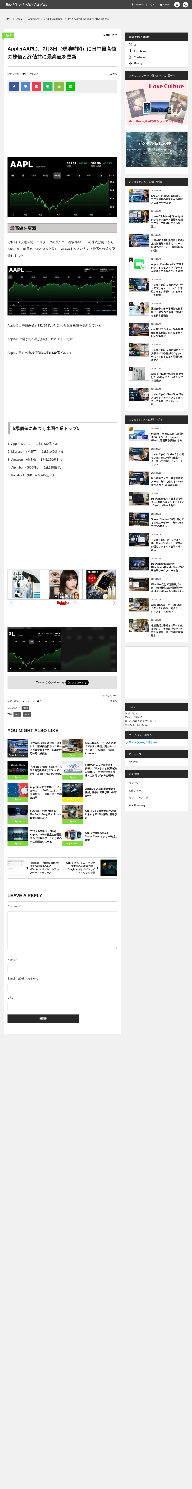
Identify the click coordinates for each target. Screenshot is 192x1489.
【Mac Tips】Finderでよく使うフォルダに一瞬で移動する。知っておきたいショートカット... (167, 459)
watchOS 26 (73, 799)
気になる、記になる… (137, 724)
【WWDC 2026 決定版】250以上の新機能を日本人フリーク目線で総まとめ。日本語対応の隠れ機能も (46, 748)
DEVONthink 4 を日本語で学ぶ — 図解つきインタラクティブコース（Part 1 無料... (167, 502)
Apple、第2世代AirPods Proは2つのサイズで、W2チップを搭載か (167, 377)
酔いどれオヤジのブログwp (26, 5)
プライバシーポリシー (141, 742)
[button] (177, 4)
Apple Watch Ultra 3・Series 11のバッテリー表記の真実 (101, 836)
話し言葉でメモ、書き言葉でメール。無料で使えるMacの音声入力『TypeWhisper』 (167, 481)
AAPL (17, 714)
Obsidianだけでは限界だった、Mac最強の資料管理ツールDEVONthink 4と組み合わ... (167, 587)
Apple (9, 35)
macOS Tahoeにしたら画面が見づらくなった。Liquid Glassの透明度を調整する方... (167, 437)
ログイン (133, 783)
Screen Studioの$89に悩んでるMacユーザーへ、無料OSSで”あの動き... (167, 522)
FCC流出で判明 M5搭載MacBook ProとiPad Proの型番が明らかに (45, 814)
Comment (14, 906)
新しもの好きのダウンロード (141, 721)
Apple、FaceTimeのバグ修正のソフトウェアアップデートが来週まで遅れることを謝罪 (167, 267)
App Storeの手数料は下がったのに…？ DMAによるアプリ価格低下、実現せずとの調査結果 (46, 792)
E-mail (11, 978)
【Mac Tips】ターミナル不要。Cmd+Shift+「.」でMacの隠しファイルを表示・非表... (167, 545)
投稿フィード (136, 790)
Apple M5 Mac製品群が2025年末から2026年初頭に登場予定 (101, 814)
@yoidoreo (54, 682)
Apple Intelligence (18, 755)
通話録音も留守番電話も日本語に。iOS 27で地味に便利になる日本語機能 (167, 312)
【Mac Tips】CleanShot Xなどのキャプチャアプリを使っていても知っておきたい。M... (167, 399)
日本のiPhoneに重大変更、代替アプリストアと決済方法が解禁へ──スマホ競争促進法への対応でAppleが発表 (101, 770)
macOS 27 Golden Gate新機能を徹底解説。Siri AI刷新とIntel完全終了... (167, 332)
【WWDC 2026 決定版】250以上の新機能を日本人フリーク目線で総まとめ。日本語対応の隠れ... (167, 245)
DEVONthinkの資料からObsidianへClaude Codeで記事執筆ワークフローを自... (167, 567)
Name (11, 959)
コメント (29, 701)
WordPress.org (137, 805)
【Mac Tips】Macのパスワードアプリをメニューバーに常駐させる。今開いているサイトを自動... (167, 289)
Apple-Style (131, 713)
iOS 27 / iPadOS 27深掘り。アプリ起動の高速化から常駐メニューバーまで (167, 199)
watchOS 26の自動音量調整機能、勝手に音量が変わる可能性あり (101, 792)
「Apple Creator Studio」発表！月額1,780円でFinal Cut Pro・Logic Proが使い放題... (46, 770)
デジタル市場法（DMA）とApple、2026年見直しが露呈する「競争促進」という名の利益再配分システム (46, 836)
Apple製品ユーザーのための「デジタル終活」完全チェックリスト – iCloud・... (167, 608)
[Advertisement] (62, 127)
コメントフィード (138, 798)
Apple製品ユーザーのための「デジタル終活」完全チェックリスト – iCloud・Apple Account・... (101, 748)
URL (10, 997)
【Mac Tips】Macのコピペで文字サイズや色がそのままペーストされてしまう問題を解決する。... (167, 354)
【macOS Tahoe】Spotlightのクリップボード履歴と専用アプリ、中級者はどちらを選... (167, 221)
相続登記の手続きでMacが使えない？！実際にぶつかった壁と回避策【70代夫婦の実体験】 (167, 630)
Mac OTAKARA (133, 717)
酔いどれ (14, 74)
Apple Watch (72, 843)
